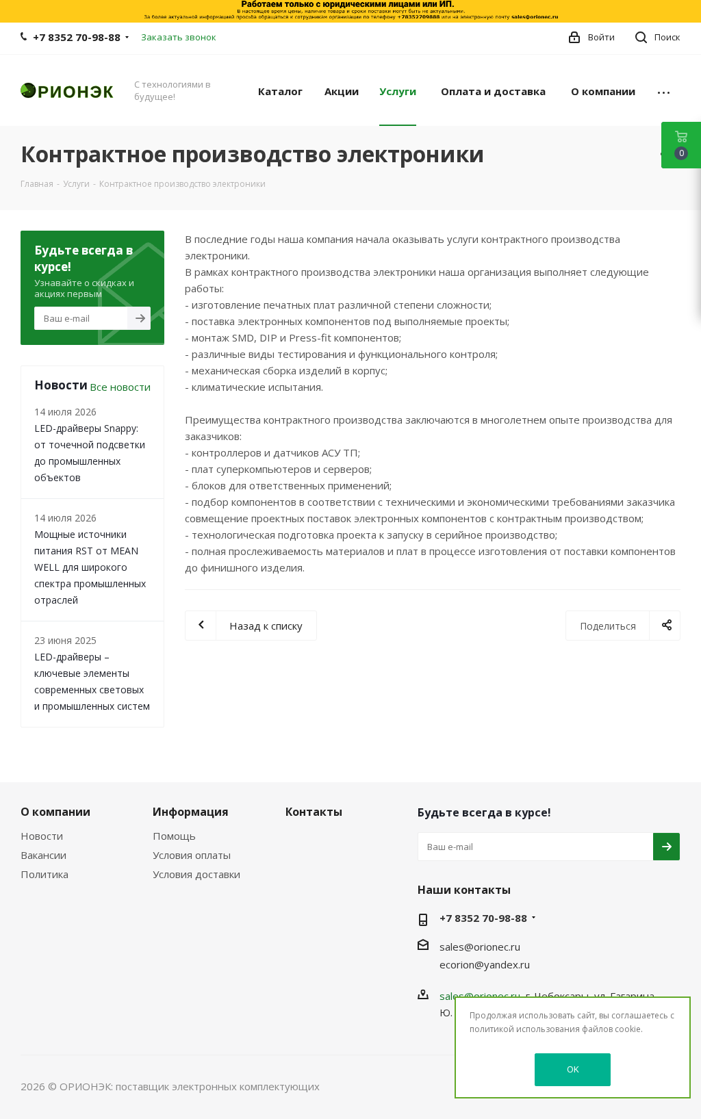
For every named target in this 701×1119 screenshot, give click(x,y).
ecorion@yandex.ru (484, 964)
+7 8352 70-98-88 (76, 37)
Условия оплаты (192, 855)
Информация (191, 811)
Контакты (313, 811)
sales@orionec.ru (479, 946)
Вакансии (43, 855)
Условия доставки (196, 874)
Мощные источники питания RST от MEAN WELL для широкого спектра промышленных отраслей (90, 567)
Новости (42, 836)
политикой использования (525, 1029)
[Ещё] (663, 90)
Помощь (174, 836)
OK (573, 1069)
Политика (44, 874)
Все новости (120, 387)
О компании (55, 811)
